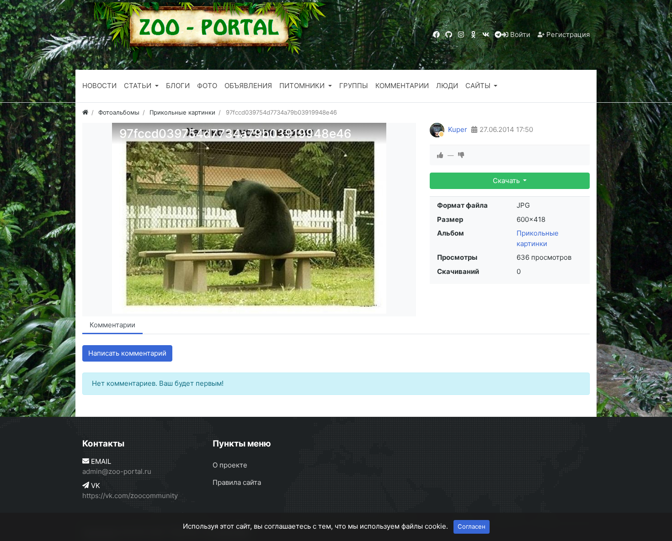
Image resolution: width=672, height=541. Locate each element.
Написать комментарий (127, 353)
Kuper (457, 129)
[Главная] (85, 112)
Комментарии (112, 324)
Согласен (471, 526)
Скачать (507, 180)
